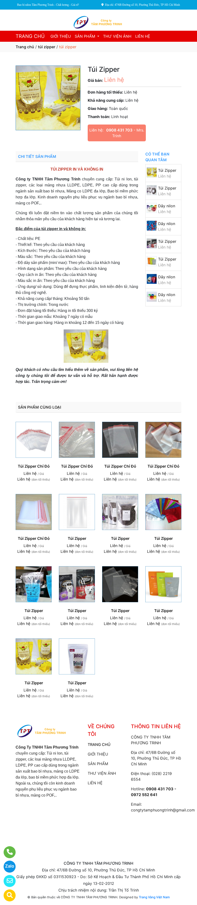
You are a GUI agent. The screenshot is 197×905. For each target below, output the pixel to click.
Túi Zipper (167, 170)
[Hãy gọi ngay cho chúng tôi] (6, 852)
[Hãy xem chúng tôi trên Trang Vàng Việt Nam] (6, 895)
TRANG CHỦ (30, 36)
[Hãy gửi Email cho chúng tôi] (6, 881)
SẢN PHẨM (85, 36)
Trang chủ (25, 46)
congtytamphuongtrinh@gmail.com (163, 810)
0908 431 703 (119, 130)
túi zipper (46, 46)
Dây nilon (166, 205)
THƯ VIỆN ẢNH (117, 36)
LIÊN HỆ (142, 36)
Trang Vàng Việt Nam (154, 897)
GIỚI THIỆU (60, 36)
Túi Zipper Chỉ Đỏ (34, 466)
